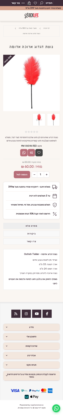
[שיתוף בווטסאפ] (24, 152)
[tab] (31, 226)
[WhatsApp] (56, 408)
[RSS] (15, 314)
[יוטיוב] (36, 314)
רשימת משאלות (35, 3)
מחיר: (38, 167)
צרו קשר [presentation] (31, 241)
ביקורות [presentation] (31, 233)
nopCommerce (37, 405)
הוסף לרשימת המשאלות (39, 152)
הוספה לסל (22, 174)
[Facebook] (47, 314)
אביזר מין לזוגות (50, 260)
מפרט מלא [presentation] (31, 226)
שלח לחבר (31, 152)
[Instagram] (26, 314)
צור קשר (15, 3)
